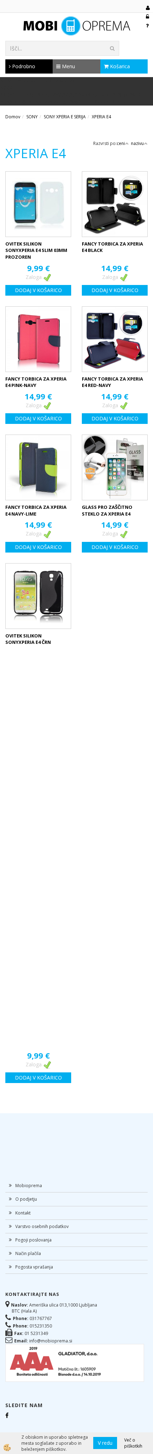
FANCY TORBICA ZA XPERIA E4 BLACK (112, 247)
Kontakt (23, 1213)
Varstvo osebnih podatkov (42, 1226)
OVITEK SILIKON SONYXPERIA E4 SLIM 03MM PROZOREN (36, 250)
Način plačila (28, 1253)
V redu (105, 1442)
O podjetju (26, 1199)
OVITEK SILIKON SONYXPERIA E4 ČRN (28, 639)
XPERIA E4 (101, 117)
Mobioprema (28, 1186)
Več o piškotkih (133, 1443)
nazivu (137, 143)
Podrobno (23, 66)
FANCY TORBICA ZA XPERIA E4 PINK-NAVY (36, 382)
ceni (121, 143)
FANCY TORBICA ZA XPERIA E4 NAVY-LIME (36, 510)
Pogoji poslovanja (33, 1240)
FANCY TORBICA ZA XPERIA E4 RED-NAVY (112, 382)
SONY (32, 117)
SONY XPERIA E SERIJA (65, 117)
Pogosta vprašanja (34, 1267)
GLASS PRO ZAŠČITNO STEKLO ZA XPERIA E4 (107, 510)
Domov (12, 117)
